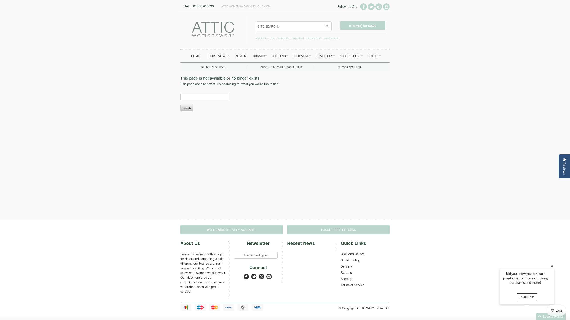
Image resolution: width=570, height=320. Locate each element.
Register (314, 38)
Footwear (301, 56)
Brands (259, 56)
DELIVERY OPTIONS (213, 67)
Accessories (350, 56)
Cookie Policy (350, 260)
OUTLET (373, 56)
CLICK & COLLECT (349, 67)
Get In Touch (281, 38)
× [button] (552, 266)
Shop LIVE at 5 (218, 56)
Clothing (279, 56)
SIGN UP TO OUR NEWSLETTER (281, 67)
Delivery (346, 266)
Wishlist (298, 38)
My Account (332, 38)
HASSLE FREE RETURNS (338, 230)
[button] (532, 316)
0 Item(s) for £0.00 (362, 26)
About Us (262, 38)
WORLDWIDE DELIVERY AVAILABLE (231, 230)
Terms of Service (352, 285)
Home (195, 56)
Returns (346, 272)
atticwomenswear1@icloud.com (245, 6)
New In (241, 56)
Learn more (527, 297)
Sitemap (346, 278)
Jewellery (324, 56)
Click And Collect (352, 254)
